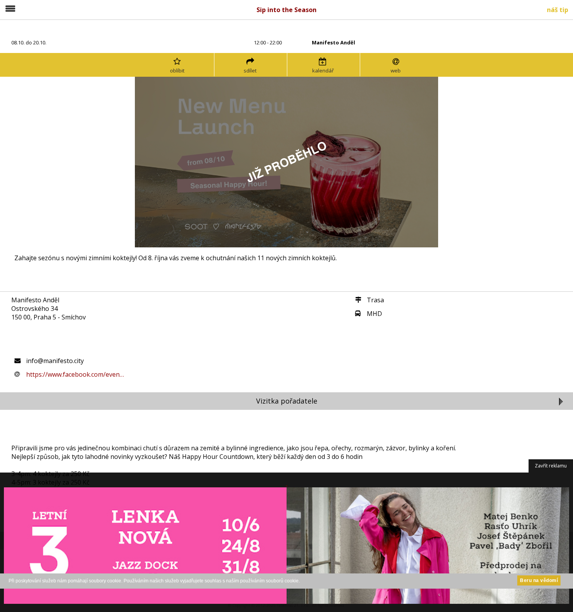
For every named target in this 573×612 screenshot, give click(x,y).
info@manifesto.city (55, 360)
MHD (374, 313)
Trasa (375, 300)
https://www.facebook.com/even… (75, 374)
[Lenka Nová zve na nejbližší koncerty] (286, 542)
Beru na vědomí (539, 580)
